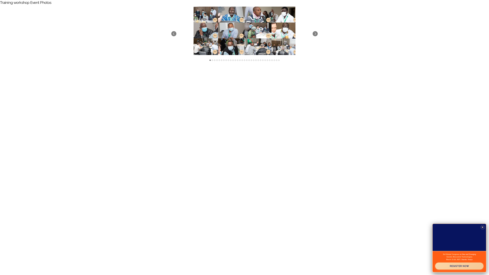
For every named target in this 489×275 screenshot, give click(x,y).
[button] (173, 33)
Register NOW (459, 266)
